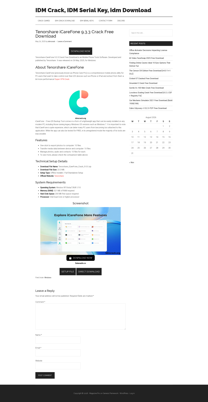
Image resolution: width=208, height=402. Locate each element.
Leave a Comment (65, 41)
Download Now (80, 51)
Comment (40, 302)
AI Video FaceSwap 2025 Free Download (146, 58)
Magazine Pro (94, 393)
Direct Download (89, 271)
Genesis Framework (110, 393)
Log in (132, 393)
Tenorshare (59, 176)
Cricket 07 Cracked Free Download (143, 78)
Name (38, 335)
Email (38, 348)
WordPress (124, 393)
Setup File (68, 271)
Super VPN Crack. (62, 79)
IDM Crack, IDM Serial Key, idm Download (93, 10)
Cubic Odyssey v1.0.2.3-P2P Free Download (148, 108)
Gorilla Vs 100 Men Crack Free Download (146, 88)
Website (38, 361)
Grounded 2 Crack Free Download (143, 83)
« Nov (131, 162)
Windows (47, 278)
